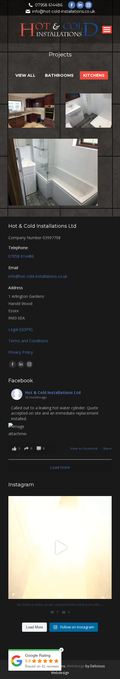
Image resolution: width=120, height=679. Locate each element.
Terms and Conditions (28, 340)
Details (31, 99)
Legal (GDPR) (20, 329)
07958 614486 (49, 5)
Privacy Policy (20, 352)
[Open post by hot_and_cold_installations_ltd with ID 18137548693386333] (60, 547)
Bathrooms (59, 75)
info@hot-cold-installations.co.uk (63, 11)
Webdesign (76, 666)
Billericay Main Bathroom (89, 119)
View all (25, 75)
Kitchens (94, 75)
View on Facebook (84, 448)
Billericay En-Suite (53, 181)
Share (107, 448)
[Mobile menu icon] (107, 29)
